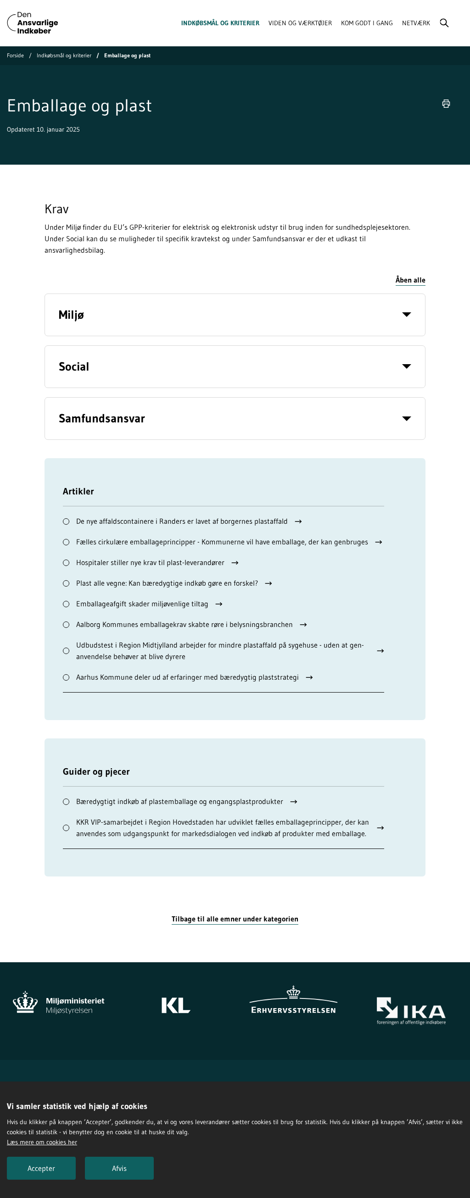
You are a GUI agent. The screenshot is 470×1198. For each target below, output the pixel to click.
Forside (15, 55)
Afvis (119, 1168)
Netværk (416, 23)
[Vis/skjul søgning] (444, 23)
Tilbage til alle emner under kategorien (235, 918)
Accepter (41, 1168)
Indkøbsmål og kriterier (220, 23)
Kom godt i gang (367, 23)
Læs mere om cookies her (42, 1142)
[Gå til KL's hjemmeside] (176, 1000)
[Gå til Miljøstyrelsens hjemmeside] (59, 1000)
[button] (410, 280)
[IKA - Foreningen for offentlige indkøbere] (411, 1011)
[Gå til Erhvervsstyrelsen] (294, 1000)
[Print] (446, 104)
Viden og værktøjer (300, 23)
